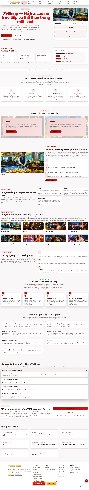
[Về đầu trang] (86, 480)
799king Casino (41, 2)
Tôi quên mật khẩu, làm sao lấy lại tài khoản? (13, 382)
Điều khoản (60, 469)
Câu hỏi (59, 474)
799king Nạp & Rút (37, 478)
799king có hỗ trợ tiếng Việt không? (11, 393)
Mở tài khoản (6, 35)
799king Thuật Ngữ (37, 480)
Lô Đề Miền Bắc (75, 2)
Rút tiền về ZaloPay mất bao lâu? (10, 379)
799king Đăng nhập (31, 2)
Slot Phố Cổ (61, 58)
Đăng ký (47, 467)
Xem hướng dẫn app (51, 180)
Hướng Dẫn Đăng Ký (38, 476)
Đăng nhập (18, 35)
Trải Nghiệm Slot (37, 474)
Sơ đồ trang (78, 486)
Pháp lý (59, 472)
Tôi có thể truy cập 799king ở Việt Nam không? (14, 397)
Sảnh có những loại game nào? (10, 386)
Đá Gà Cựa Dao (61, 2)
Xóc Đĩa (68, 2)
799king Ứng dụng (51, 2)
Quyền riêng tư (61, 471)
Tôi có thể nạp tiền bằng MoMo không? (12, 370)
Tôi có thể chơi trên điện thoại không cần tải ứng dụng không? (18, 389)
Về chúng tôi (61, 467)
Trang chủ (23, 2)
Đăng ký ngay (39, 483)
